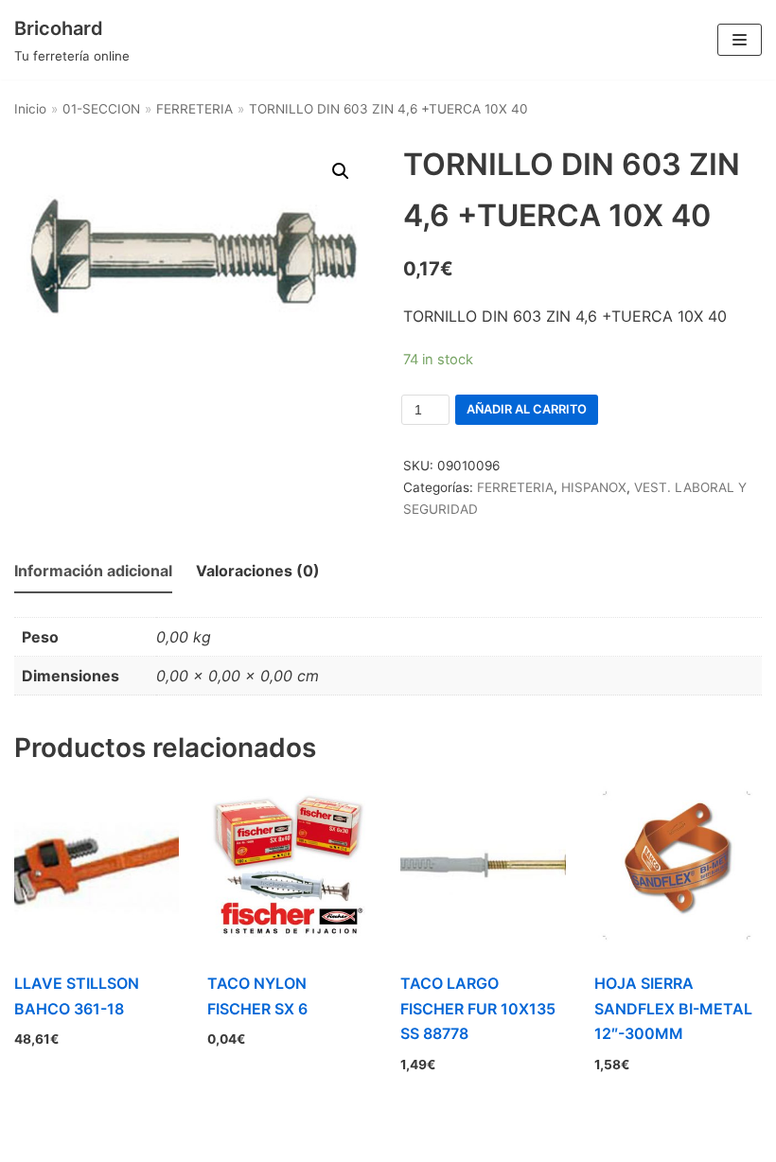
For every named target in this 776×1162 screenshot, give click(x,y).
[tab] (93, 572)
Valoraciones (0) (258, 570)
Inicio (30, 108)
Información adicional (93, 570)
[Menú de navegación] (739, 40)
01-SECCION (101, 108)
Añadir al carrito (527, 409)
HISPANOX (593, 487)
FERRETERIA (194, 108)
